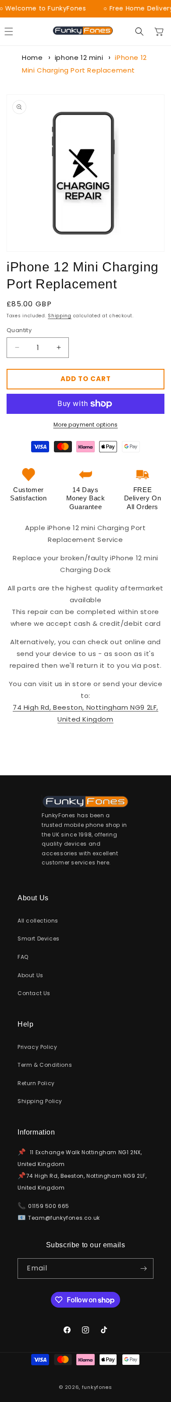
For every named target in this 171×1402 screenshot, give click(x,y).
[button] (139, 31)
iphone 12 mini (79, 57)
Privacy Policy (37, 1047)
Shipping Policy (40, 1101)
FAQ (23, 957)
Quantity (19, 330)
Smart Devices (39, 938)
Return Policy (36, 1083)
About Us (30, 975)
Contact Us (34, 993)
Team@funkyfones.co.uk (64, 1218)
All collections (38, 920)
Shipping (59, 315)
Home (32, 57)
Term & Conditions (45, 1065)
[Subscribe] (143, 1268)
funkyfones (97, 1387)
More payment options (85, 424)
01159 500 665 (48, 1206)
